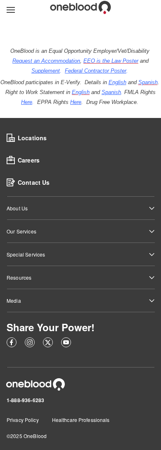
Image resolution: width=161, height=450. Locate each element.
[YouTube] (66, 343)
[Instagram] (30, 343)
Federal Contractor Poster (95, 71)
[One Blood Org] (35, 384)
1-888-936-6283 (25, 400)
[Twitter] (48, 343)
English (117, 82)
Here (26, 102)
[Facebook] (12, 343)
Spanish (111, 92)
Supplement (45, 71)
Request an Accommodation (46, 61)
